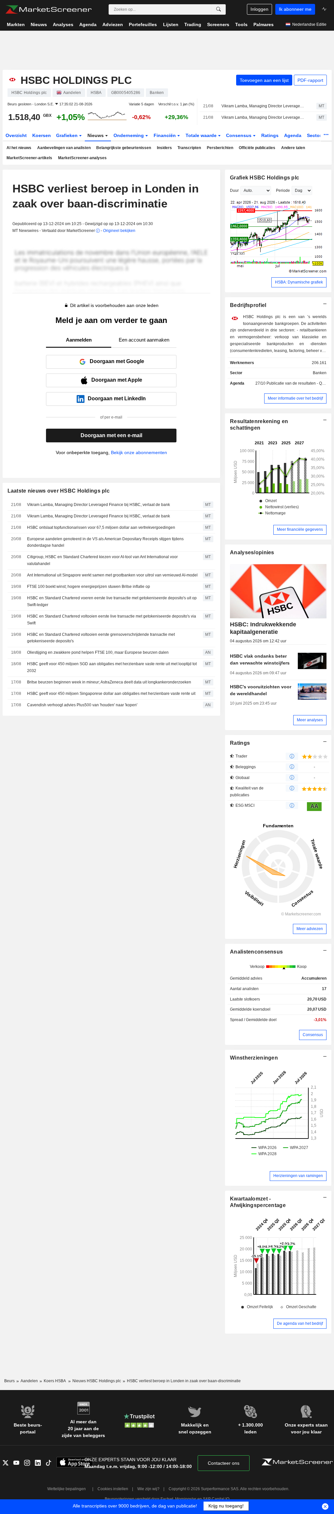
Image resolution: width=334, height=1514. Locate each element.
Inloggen (259, 9)
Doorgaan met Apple (116, 380)
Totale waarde (202, 135)
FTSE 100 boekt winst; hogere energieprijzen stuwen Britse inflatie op (88, 586)
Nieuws (96, 135)
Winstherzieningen (254, 1058)
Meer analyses (310, 720)
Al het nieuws (19, 147)
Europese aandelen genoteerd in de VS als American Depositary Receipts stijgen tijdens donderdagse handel (105, 542)
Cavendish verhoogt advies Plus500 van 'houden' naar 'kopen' (82, 705)
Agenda (292, 135)
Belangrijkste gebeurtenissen (123, 147)
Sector (315, 135)
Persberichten (220, 147)
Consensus (239, 135)
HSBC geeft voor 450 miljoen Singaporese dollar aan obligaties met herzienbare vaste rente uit (111, 693)
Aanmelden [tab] (79, 340)
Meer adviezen (309, 928)
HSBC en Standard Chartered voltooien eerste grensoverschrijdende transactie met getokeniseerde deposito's (101, 638)
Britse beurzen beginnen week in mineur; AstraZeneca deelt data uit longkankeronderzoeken (109, 682)
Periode (283, 190)
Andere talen (293, 147)
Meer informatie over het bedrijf (295, 398)
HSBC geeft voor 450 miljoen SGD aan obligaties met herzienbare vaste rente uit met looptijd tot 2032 (112, 667)
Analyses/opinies (252, 552)
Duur (234, 190)
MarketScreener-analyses (82, 158)
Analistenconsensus (256, 952)
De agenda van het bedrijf (300, 1323)
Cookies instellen (113, 1489)
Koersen (41, 135)
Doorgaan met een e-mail (111, 435)
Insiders (164, 147)
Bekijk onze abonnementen (139, 452)
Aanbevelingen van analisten (64, 147)
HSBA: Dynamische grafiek (299, 282)
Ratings (270, 135)
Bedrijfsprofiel (248, 305)
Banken (319, 373)
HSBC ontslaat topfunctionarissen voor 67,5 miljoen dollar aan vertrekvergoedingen (101, 527)
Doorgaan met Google (117, 361)
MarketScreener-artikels (29, 158)
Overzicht (16, 135)
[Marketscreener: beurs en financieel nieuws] (48, 9)
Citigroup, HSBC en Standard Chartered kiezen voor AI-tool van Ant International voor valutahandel (102, 560)
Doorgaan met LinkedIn (117, 398)
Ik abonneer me (295, 9)
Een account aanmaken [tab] (144, 340)
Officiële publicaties (257, 147)
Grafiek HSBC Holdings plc (264, 177)
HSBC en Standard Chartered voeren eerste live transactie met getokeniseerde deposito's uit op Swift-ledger (112, 601)
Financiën (165, 135)
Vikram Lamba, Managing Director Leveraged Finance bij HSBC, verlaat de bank (263, 106)
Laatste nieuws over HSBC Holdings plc (59, 491)
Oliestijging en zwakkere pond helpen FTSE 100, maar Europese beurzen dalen (98, 652)
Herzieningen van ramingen (298, 1175)
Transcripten (189, 147)
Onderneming (129, 135)
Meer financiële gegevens (300, 529)
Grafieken (67, 135)
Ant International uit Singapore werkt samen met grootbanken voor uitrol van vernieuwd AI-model (112, 575)
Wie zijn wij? (148, 1489)
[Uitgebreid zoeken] (218, 9)
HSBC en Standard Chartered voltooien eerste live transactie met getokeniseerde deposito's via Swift (111, 619)
